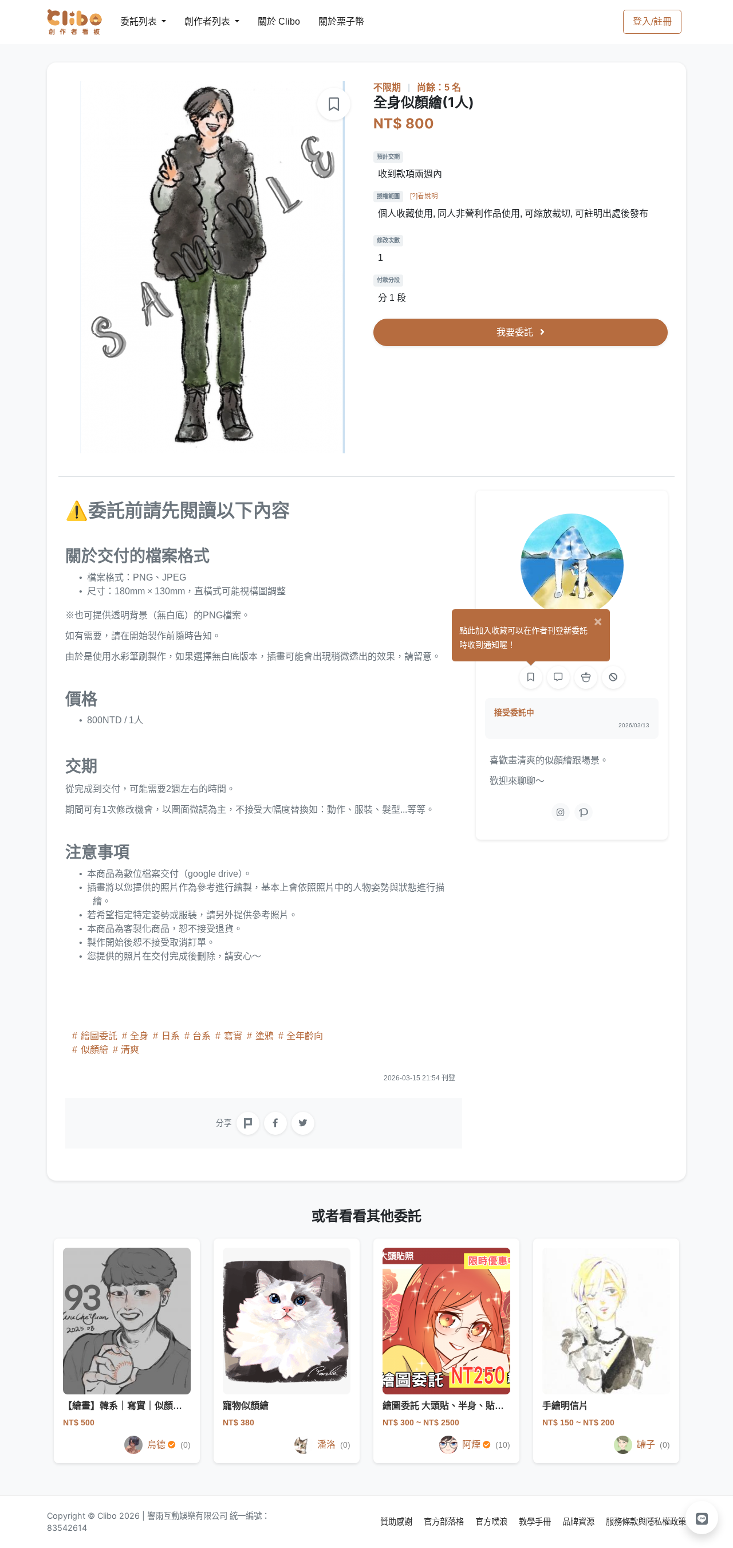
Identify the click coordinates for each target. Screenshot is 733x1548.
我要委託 (515, 332)
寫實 (233, 1036)
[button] (702, 1517)
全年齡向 (303, 1036)
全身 (139, 1036)
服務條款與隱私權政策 (646, 1521)
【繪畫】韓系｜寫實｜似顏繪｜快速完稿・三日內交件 (173, 1405)
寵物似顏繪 (246, 1405)
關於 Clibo (268, 21)
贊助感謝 (397, 1521)
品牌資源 (579, 1521)
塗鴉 (264, 1036)
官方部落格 (445, 1521)
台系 (201, 1036)
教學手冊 (536, 1521)
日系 (170, 1036)
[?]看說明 (424, 196)
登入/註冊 (652, 21)
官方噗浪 (492, 1521)
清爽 (129, 1050)
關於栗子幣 (329, 21)
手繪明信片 (565, 1405)
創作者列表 (198, 21)
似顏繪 (94, 1050)
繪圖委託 (99, 1036)
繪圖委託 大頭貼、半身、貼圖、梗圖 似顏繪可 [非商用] (494, 1405)
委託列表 (131, 21)
